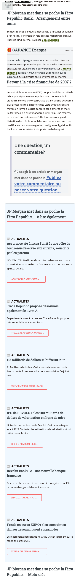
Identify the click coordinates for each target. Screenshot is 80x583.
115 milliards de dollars (27, 386)
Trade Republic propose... (27, 332)
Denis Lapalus (50, 39)
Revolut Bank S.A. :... (24, 497)
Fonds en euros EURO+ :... (27, 551)
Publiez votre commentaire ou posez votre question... (37, 183)
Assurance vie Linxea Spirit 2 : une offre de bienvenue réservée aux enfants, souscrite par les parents (38, 248)
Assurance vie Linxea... (26, 279)
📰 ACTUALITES (23, 1)
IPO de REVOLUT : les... (25, 444)
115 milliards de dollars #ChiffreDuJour (36, 360)
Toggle (8, 7)
